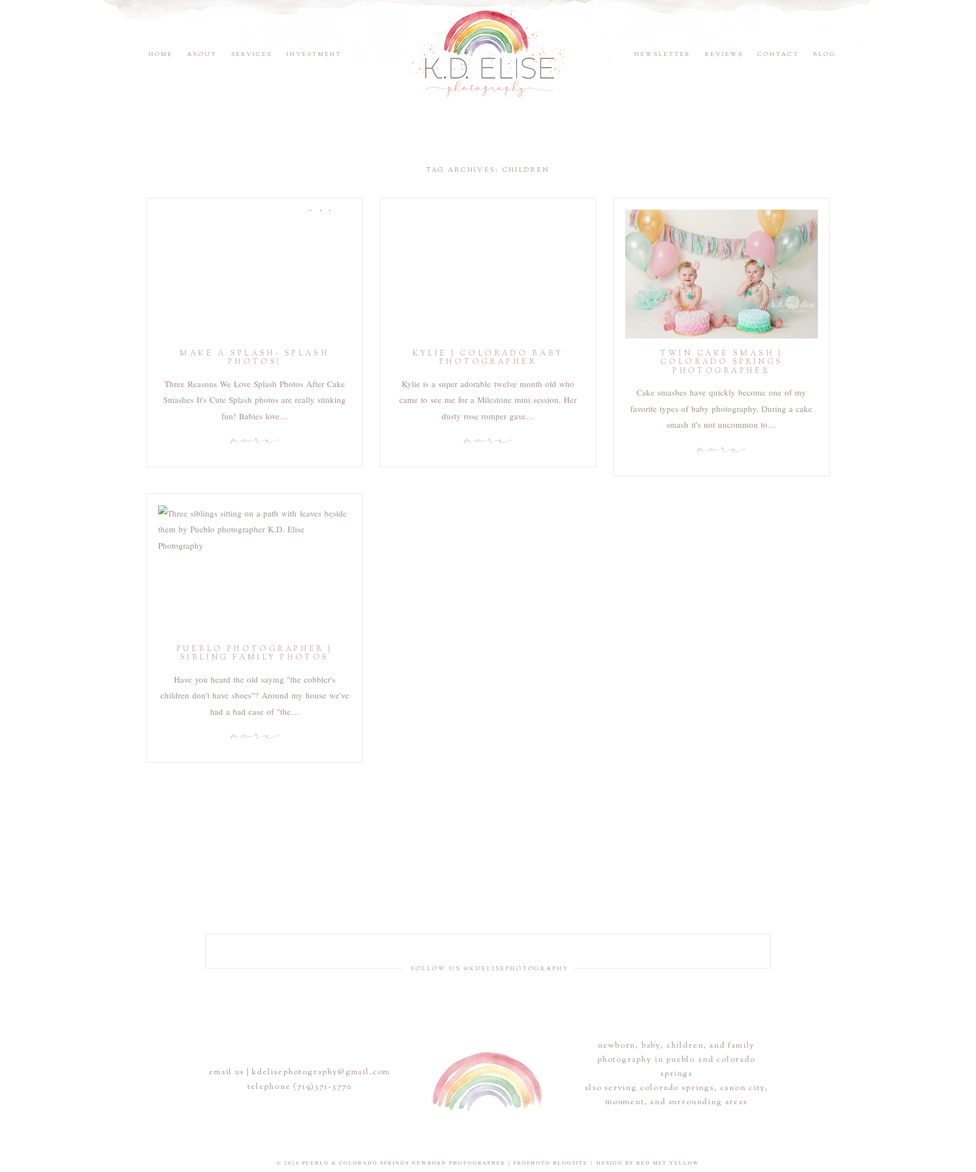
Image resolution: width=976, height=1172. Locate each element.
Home (161, 54)
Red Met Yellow (668, 1163)
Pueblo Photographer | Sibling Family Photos (255, 653)
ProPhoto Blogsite (550, 1163)
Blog (824, 54)
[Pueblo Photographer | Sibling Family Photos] (254, 569)
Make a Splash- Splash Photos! (254, 358)
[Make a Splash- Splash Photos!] (254, 274)
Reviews (724, 54)
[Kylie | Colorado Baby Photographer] (487, 274)
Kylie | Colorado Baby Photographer (488, 358)
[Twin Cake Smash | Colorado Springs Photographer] (721, 274)
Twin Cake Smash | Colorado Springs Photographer (721, 362)
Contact (778, 54)
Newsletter (662, 54)
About (202, 54)
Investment (314, 54)
